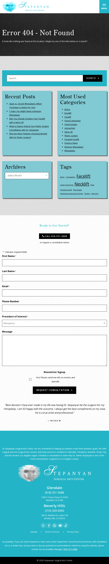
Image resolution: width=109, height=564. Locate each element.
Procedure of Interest (15, 316)
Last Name (9, 271)
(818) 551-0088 (54, 492)
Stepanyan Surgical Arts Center (71, 194)
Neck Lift (68, 132)
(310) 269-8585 (54, 511)
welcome (94, 194)
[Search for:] (45, 78)
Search (91, 78)
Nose (92, 185)
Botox (67, 109)
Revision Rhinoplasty (73, 147)
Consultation (70, 177)
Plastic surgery (71, 135)
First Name (9, 256)
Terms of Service (52, 532)
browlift (67, 113)
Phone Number (10, 301)
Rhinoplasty (69, 150)
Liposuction (69, 128)
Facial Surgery (70, 124)
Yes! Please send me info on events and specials (55, 379)
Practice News (71, 143)
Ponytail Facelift (71, 139)
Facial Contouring (72, 120)
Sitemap (33, 532)
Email (6, 286)
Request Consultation (52, 390)
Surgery (87, 194)
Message (7, 331)
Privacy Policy (73, 532)
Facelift (67, 117)
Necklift (82, 184)
